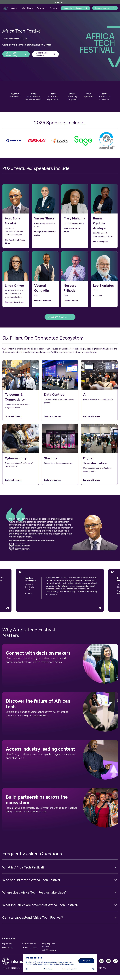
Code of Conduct (29, 944)
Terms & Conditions (29, 947)
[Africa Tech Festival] (101, 961)
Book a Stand (7, 947)
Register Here (7, 944)
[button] (60, 867)
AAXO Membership (49, 950)
